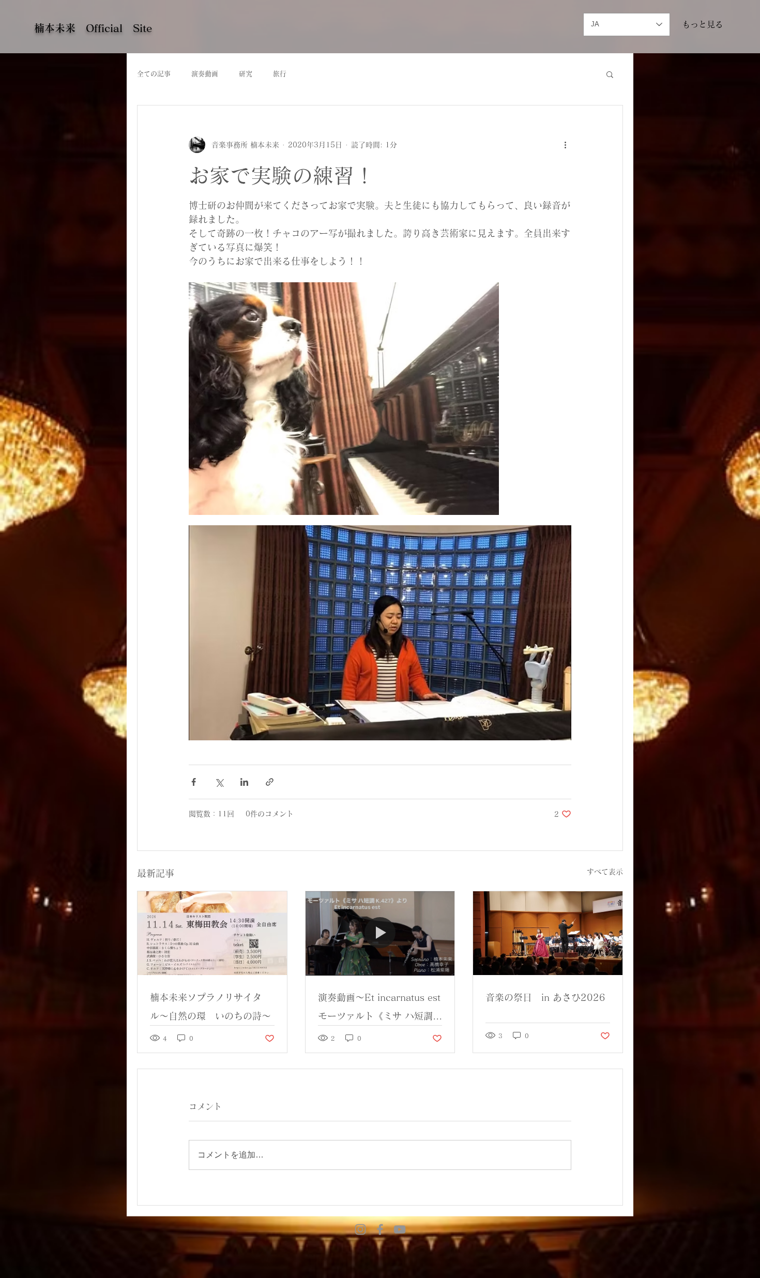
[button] (610, 74)
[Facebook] (380, 1229)
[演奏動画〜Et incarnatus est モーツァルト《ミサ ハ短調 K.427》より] (380, 933)
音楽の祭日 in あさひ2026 (545, 997)
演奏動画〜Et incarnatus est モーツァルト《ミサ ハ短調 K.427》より (380, 1009)
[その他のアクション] (565, 145)
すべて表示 (605, 871)
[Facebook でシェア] (194, 782)
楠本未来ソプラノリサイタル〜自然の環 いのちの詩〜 (210, 1007)
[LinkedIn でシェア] (244, 782)
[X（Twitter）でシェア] (219, 782)
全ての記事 (154, 73)
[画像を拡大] (344, 398)
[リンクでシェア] (270, 782)
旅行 (279, 73)
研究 (245, 73)
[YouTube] (399, 1229)
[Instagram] (360, 1229)
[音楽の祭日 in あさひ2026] (547, 933)
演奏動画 (204, 73)
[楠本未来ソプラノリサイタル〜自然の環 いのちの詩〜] (212, 933)
